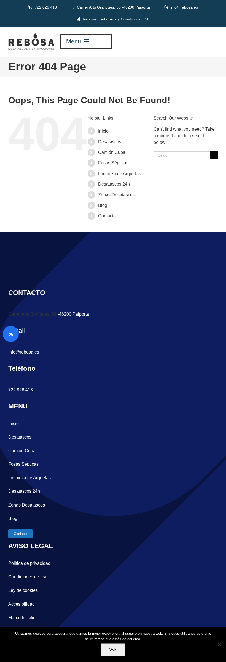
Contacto (107, 215)
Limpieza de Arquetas (119, 173)
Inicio (103, 131)
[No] (219, 644)
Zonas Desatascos (116, 194)
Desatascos (109, 141)
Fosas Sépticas (113, 162)
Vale (113, 650)
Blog (102, 205)
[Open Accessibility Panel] (11, 334)
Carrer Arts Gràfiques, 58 (32, 314)
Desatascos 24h (114, 184)
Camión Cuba (111, 152)
